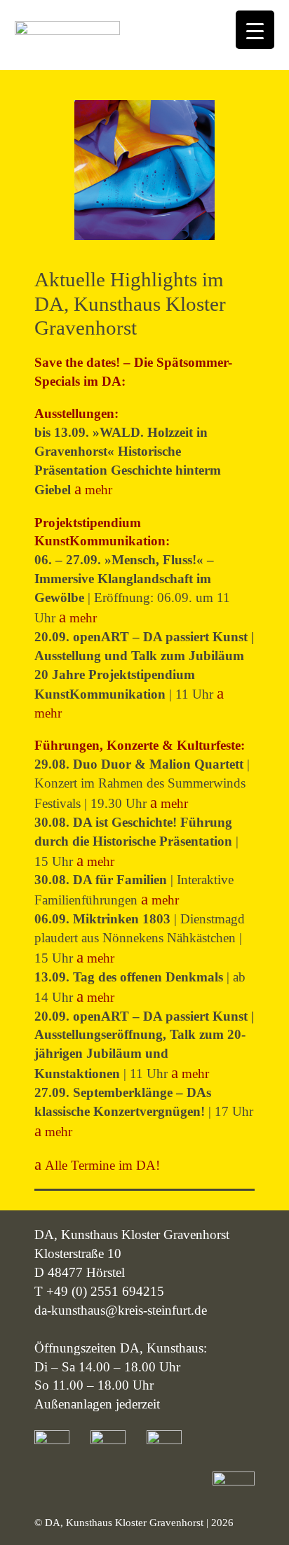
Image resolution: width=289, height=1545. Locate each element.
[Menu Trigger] (255, 30)
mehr (98, 489)
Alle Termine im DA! (102, 1165)
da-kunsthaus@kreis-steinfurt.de (120, 1310)
